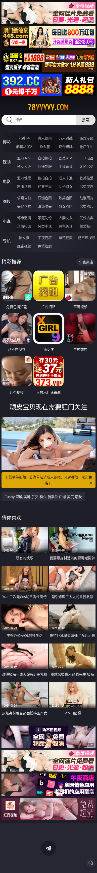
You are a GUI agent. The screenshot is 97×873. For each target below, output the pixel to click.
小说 (7, 221)
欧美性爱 (87, 178)
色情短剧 (45, 246)
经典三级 (45, 186)
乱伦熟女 (66, 186)
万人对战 (66, 138)
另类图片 (87, 206)
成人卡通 (66, 178)
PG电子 (24, 138)
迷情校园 (24, 226)
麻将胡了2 (24, 146)
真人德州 (45, 138)
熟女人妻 (24, 166)
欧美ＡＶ (66, 158)
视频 (7, 161)
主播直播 (66, 166)
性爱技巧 (87, 226)
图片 (7, 201)
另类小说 (45, 226)
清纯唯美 (45, 206)
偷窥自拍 (24, 197)
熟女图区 (66, 206)
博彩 (7, 141)
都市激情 (24, 217)
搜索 (85, 119)
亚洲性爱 (24, 178)
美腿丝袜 (24, 206)
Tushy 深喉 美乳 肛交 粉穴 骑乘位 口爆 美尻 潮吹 (43, 496)
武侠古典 (87, 217)
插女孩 (24, 237)
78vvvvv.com (48, 107)
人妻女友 (66, 217)
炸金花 (45, 146)
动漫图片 (87, 197)
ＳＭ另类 (87, 166)
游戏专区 (87, 138)
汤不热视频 (86, 237)
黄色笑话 (66, 226)
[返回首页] (91, 863)
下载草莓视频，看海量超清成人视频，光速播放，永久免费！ (48, 480)
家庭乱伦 (45, 217)
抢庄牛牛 (87, 146)
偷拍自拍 (45, 178)
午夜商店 (45, 237)
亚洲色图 (45, 197)
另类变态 (87, 186)
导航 (7, 241)
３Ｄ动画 (87, 158)
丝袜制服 (45, 166)
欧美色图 (66, 197)
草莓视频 (66, 237)
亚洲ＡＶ (24, 158)
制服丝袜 (24, 186)
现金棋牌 (66, 146)
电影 (7, 181)
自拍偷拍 (45, 158)
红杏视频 (24, 246)
